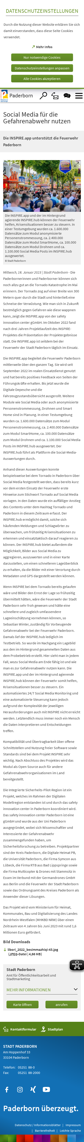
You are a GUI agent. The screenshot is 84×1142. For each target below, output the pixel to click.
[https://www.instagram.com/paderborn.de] (20, 1089)
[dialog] (42, 44)
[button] (42, 990)
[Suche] (43, 96)
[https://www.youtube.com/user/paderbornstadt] (46, 1089)
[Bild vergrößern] (42, 186)
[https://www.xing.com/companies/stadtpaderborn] (33, 1089)
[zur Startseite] (18, 95)
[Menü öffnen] (79, 96)
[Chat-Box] (67, 96)
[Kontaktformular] (55, 96)
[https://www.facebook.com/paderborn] (6, 1089)
